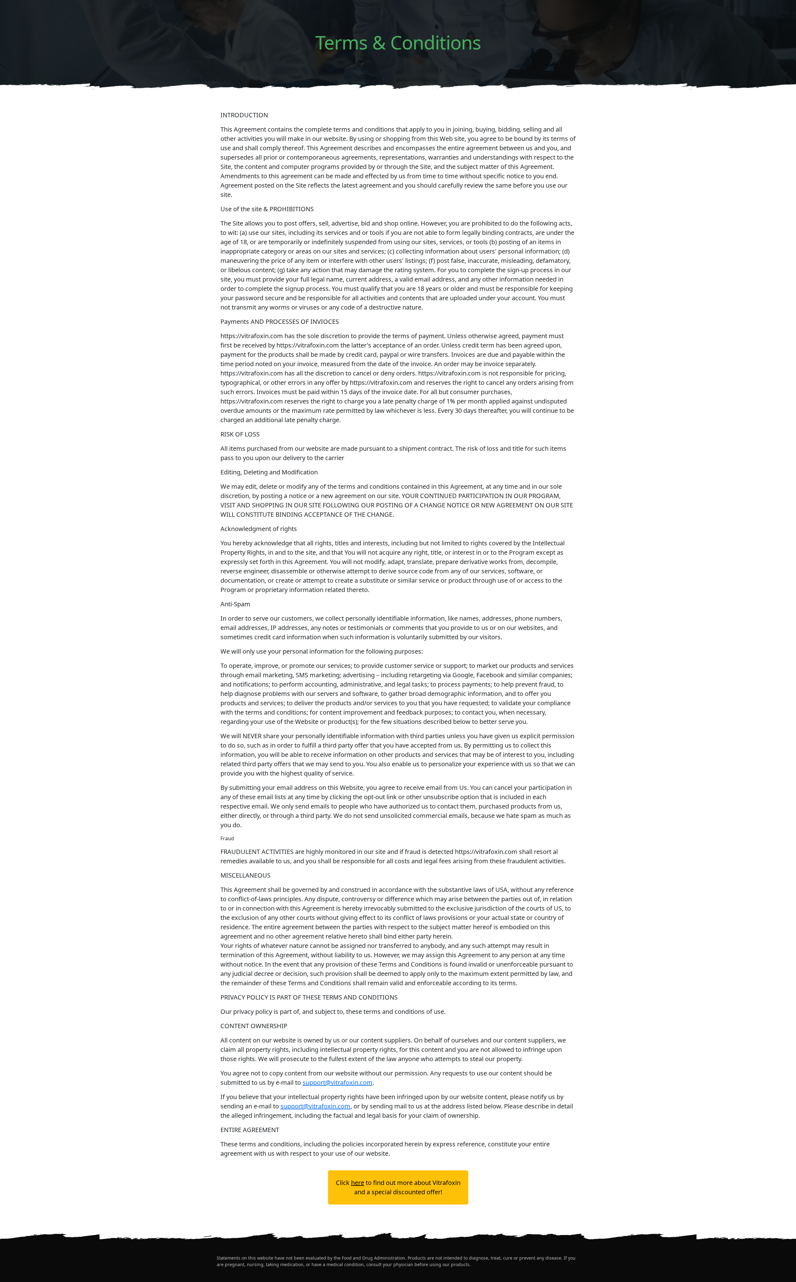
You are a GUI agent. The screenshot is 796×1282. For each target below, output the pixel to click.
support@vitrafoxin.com (338, 1082)
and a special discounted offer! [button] (398, 1187)
